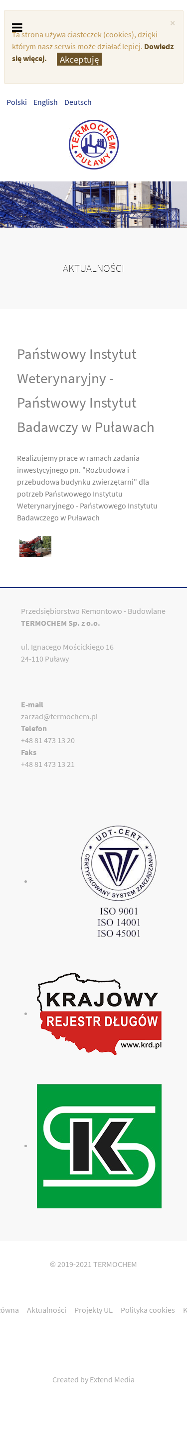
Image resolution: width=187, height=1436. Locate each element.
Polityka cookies (148, 1310)
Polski (17, 102)
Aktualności (46, 1310)
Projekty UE (93, 1310)
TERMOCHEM (115, 1264)
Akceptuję (79, 59)
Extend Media (112, 1379)
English (46, 102)
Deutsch (78, 102)
